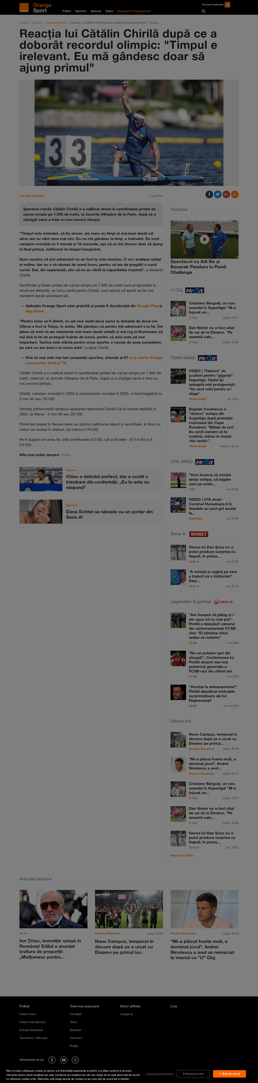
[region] (129, 1074)
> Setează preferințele (159, 1073)
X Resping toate (193, 1073)
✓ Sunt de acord (229, 1073)
